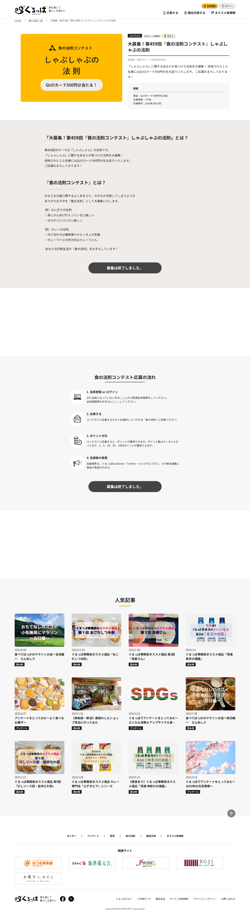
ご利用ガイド (144, 899)
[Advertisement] (125, 322)
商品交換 (151, 836)
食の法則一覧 (36, 20)
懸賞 (112, 836)
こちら (123, 397)
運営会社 (160, 899)
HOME (18, 20)
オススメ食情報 (224, 12)
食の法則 (130, 836)
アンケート (93, 836)
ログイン (115, 401)
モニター (71, 836)
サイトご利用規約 (179, 899)
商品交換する (196, 12)
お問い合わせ (228, 899)
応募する (172, 12)
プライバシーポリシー (205, 899)
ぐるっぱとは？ (124, 899)
